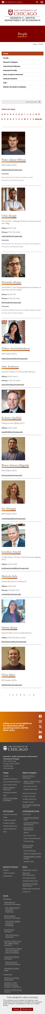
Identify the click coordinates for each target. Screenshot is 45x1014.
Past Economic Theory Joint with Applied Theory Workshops (13, 951)
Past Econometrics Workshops (12, 936)
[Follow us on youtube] (40, 738)
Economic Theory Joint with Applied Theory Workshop (12, 943)
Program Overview (10, 814)
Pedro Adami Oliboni (14, 159)
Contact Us (26, 892)
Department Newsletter (31, 889)
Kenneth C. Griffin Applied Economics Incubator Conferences (12, 985)
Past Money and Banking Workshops (12, 963)
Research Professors (10, 62)
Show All (38, 119)
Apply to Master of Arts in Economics (32, 782)
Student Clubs (29, 861)
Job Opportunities (29, 878)
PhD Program (8, 811)
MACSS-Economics (29, 793)
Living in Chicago (28, 796)
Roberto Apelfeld (11, 417)
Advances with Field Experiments (11, 979)
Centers (6, 870)
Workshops (7, 899)
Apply (5, 817)
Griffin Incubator (9, 873)
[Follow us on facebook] (40, 717)
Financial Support (9, 820)
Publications (7, 876)
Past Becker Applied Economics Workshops (12, 923)
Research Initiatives (10, 867)
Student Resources (30, 789)
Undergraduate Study (30, 811)
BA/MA (26, 833)
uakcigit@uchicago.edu (12, 236)
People (5, 53)
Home (35, 44)
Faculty (5, 58)
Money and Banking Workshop (11, 958)
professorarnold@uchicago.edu (15, 568)
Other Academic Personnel (13, 74)
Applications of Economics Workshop (12, 903)
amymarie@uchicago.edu (13, 385)
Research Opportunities (32, 854)
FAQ (4, 832)
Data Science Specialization (29, 829)
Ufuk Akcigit (9, 215)
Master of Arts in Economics (28, 777)
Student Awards (28, 802)
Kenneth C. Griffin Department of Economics (20, 756)
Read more (27, 1009)
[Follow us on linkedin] (40, 733)
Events (5, 896)
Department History (29, 870)
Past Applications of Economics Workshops (12, 910)
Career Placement (9, 829)
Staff (4, 83)
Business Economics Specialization (31, 824)
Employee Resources (30, 881)
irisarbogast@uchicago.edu (13, 519)
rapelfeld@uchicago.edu (12, 432)
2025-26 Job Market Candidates (14, 87)
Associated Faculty (10, 70)
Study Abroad (29, 841)
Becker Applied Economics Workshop (12, 917)
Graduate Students (10, 79)
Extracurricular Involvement (27, 846)
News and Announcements (28, 874)
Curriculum (26, 814)
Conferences (7, 975)
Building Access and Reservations (29, 885)
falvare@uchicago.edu (11, 303)
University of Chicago (11, 759)
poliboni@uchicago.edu (12, 170)
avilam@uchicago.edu (11, 594)
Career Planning (29, 851)
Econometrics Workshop (9, 931)
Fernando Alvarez (11, 282)
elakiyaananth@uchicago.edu (15, 359)
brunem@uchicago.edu (12, 475)
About (24, 867)
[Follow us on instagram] (40, 722)
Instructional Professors (11, 66)
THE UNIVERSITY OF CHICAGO (13, 2)
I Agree (16, 1009)
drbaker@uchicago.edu (12, 685)
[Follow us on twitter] (40, 728)
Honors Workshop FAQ (32, 838)
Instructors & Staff (30, 786)
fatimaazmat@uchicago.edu (14, 642)
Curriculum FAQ (30, 835)
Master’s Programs (29, 773)
